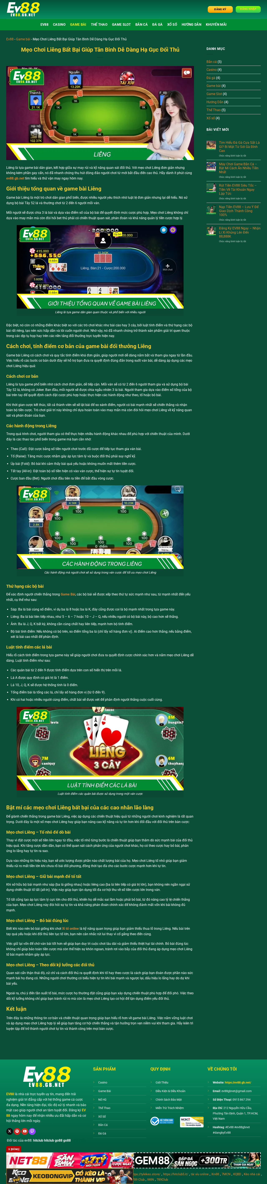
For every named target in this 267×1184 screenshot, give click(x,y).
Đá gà (157, 25)
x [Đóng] (13, 1149)
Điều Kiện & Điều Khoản (170, 1091)
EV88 (44, 25)
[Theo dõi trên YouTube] (24, 1131)
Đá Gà (102, 1133)
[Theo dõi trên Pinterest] (17, 1131)
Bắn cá (141, 25)
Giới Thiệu (162, 1082)
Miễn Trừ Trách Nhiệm (170, 1108)
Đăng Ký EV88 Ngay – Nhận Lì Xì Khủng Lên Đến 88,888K (240, 232)
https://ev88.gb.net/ (238, 1082)
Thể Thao (99, 25)
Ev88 (10, 39)
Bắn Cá (103, 1125)
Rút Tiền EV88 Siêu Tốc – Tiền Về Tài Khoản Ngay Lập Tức (238, 189)
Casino (59, 25)
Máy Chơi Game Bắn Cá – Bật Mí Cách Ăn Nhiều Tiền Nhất (238, 168)
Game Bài (104, 1091)
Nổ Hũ (102, 1099)
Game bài (78, 25)
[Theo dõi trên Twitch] (32, 1131)
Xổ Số (102, 1116)
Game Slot (121, 25)
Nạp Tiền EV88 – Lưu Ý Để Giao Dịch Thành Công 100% (238, 211)
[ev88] (27, 9)
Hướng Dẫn (191, 25)
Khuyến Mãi (216, 25)
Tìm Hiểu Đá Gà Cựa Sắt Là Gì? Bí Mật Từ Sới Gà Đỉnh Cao (239, 147)
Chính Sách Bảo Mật (169, 1099)
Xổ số (172, 25)
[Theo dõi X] (9, 1131)
